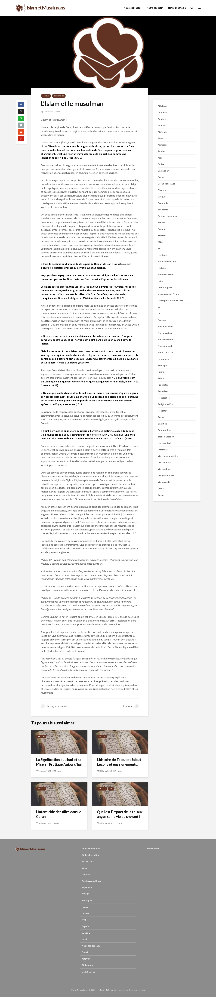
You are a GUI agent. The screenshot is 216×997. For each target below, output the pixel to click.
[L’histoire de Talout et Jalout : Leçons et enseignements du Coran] (120, 741)
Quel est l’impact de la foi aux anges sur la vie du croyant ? (120, 814)
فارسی (85, 906)
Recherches (59, 96)
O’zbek (85, 913)
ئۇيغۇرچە (86, 932)
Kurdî (84, 939)
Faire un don (153, 848)
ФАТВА (85, 893)
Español (86, 926)
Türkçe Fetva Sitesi (91, 855)
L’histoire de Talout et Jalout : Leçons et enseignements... (119, 761)
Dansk (85, 952)
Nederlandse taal (91, 945)
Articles (46, 96)
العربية (85, 868)
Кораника (87, 887)
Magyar (86, 958)
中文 (84, 919)
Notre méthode (177, 7)
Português (87, 900)
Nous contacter (132, 7)
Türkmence (87, 965)
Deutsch (86, 874)
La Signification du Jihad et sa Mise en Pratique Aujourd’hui (59, 761)
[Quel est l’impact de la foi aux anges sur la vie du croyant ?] (120, 793)
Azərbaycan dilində (91, 881)
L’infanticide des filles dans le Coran (58, 814)
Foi (111, 789)
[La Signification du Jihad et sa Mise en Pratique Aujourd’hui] (59, 741)
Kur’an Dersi (88, 861)
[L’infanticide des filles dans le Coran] (59, 793)
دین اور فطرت (88, 971)
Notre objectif (155, 7)
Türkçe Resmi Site (91, 848)
